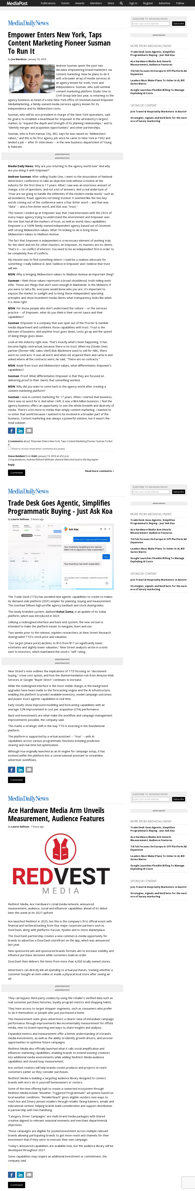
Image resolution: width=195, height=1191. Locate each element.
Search (121, 3)
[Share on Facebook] (11, 431)
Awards (79, 3)
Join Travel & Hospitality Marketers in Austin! (158, 111)
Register (148, 3)
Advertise (164, 3)
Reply (11, 464)
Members (96, 3)
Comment (16, 472)
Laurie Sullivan (20, 519)
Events (65, 3)
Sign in (133, 3)
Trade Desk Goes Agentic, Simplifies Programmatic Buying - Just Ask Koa (152, 53)
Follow (180, 3)
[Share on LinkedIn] (20, 431)
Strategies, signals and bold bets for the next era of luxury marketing (158, 119)
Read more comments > (99, 471)
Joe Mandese (19, 59)
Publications (48, 3)
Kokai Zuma (64, 611)
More (111, 3)
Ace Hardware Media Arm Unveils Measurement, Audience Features (151, 63)
